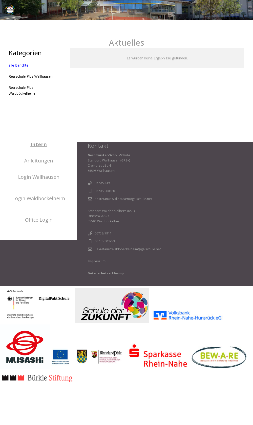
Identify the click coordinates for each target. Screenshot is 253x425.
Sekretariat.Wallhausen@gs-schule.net (123, 199)
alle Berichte (18, 65)
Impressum (96, 261)
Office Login (39, 219)
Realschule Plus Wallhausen (31, 76)
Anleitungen (38, 160)
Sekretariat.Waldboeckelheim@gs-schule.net (128, 249)
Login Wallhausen (39, 177)
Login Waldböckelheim (38, 198)
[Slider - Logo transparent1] (10, 10)
